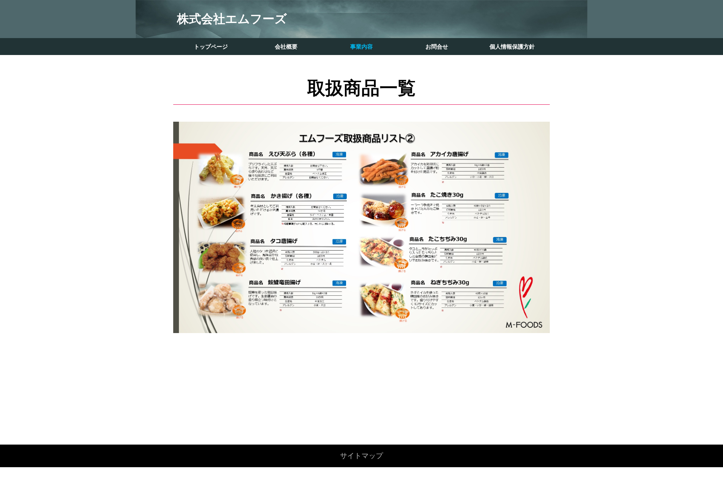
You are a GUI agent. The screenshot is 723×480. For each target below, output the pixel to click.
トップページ (211, 46)
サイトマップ (361, 456)
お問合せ (437, 46)
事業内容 (361, 46)
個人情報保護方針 (512, 46)
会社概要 (286, 46)
